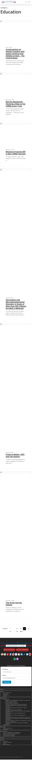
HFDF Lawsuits (6, 699)
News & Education (7, 692)
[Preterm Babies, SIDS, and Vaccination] (16, 396)
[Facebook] (10, 656)
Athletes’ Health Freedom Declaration (11, 733)
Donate (2, 737)
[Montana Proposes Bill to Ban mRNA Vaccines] (16, 145)
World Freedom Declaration (9, 734)
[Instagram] (13, 656)
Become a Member (7, 742)
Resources (3, 727)
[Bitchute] (2, 656)
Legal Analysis (6, 724)
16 (10, 631)
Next (21, 631)
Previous (5, 628)
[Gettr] (7, 656)
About (1, 689)
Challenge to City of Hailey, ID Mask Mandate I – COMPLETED (15, 714)
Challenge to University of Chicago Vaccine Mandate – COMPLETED (17, 723)
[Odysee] (19, 656)
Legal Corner (3, 698)
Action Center (3, 731)
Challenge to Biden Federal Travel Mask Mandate (16, 704)
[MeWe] (16, 656)
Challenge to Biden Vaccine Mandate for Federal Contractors (16, 706)
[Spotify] (14, 661)
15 (28, 628)
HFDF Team (6, 22)
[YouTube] (30, 656)
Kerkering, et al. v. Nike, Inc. (11, 702)
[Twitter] (27, 656)
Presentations (6, 694)
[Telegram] (21, 656)
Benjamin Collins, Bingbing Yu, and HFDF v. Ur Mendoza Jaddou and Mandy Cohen (17, 701)
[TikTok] (24, 656)
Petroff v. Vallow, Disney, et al (11, 703)
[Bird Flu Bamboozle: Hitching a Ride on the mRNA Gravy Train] (16, 97)
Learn (1, 691)
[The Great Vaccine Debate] (16, 544)
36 (17, 631)
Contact (4, 743)
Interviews (5, 693)
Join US (2, 740)
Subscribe (7, 682)
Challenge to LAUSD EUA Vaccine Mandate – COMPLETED (17, 717)
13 (20, 628)
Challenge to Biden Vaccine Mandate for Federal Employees (16, 708)
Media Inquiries (6, 744)
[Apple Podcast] (17, 661)
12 (16, 628)
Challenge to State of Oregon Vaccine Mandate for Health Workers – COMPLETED (18, 721)
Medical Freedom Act (7, 728)
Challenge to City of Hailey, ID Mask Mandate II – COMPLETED (15, 716)
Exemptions (5, 729)
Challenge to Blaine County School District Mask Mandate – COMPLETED (18, 711)
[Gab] (5, 656)
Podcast (4, 695)
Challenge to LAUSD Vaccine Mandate (13, 709)
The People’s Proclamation (9, 735)
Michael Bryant (7, 74)
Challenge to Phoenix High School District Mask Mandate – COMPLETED (18, 719)
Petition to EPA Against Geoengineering (11, 732)
